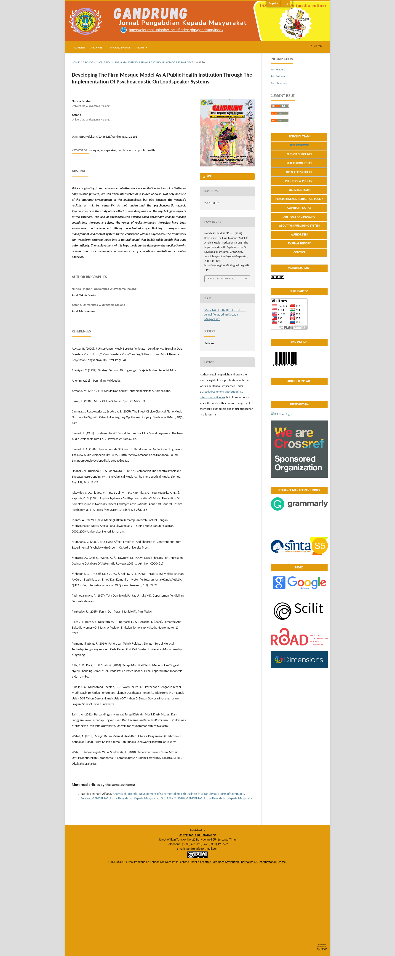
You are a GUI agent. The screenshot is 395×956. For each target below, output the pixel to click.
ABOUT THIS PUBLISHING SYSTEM (299, 225)
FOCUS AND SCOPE (299, 190)
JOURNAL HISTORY (299, 243)
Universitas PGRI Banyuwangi (197, 835)
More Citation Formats (221, 278)
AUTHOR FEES (299, 234)
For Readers (278, 69)
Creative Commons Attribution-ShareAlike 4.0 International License (243, 862)
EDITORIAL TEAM (299, 136)
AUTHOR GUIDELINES (299, 154)
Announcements (119, 47)
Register (273, 3)
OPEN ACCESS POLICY (299, 172)
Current (79, 47)
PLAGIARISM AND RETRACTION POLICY (299, 199)
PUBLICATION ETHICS (299, 163)
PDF (208, 176)
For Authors (278, 76)
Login (287, 3)
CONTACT (299, 252)
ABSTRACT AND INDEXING (299, 216)
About (140, 47)
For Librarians (279, 83)
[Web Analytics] (277, 278)
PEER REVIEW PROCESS (299, 181)
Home (76, 62)
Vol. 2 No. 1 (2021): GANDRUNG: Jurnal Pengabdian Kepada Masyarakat (145, 62)
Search (317, 46)
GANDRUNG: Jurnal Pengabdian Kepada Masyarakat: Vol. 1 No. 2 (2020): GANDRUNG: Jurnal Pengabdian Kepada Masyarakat (173, 798)
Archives (96, 47)
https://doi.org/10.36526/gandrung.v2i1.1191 (107, 137)
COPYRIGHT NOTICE (299, 207)
